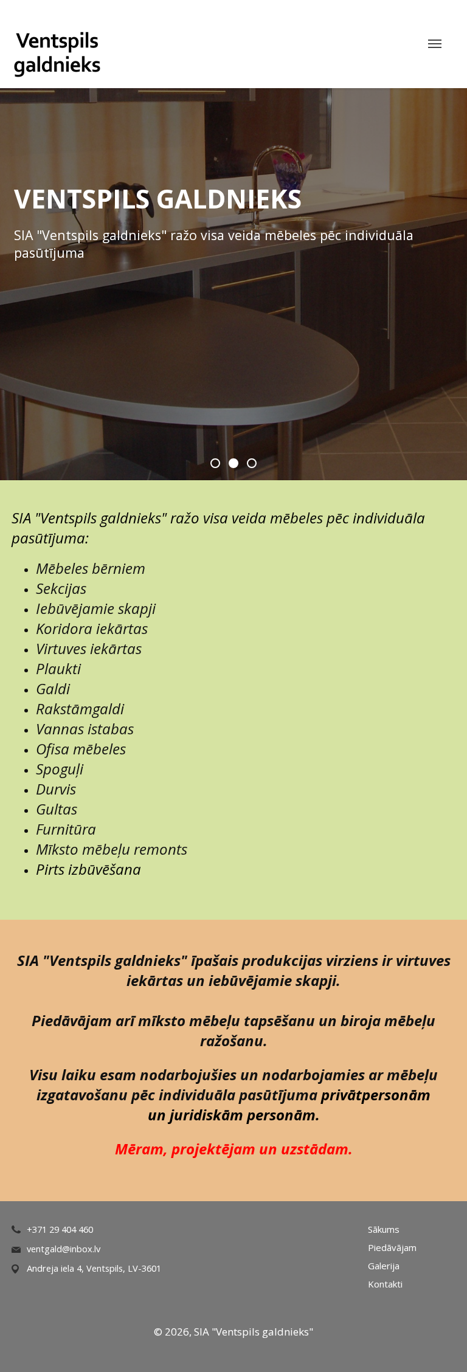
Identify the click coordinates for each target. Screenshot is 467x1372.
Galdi (53, 688)
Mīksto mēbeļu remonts (111, 849)
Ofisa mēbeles (81, 749)
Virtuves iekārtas (89, 648)
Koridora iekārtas (92, 628)
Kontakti (385, 1284)
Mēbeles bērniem (90, 568)
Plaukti (58, 668)
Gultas (56, 809)
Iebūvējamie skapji (96, 608)
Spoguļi (59, 769)
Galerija (384, 1266)
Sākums (384, 1229)
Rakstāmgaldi (80, 708)
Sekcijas (61, 588)
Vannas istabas (85, 729)
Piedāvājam (392, 1247)
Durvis (56, 789)
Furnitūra (66, 829)
